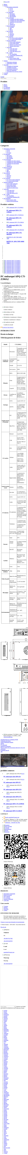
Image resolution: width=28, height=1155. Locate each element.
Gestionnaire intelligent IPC (16, 55)
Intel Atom (12, 13)
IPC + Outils (10, 52)
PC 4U (11, 8)
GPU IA (12, 23)
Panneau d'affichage (11, 40)
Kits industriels (10, 56)
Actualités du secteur (11, 67)
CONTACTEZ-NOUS (7, 327)
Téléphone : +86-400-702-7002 (12, 822)
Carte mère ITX (13, 50)
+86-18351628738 (8, 941)
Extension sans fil (5, 750)
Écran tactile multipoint (15, 42)
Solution (6, 60)
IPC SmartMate (13, 54)
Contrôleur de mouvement (16, 21)
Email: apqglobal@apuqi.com (12, 817)
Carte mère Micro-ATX (15, 51)
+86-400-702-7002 (8, 938)
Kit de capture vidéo (14, 58)
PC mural (12, 11)
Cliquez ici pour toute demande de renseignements (12, 766)
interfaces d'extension (6, 746)
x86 (1, 751)
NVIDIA (12, 27)
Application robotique (12, 62)
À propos (6, 73)
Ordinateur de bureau (6, 741)
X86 (11, 28)
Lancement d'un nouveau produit (14, 71)
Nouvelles (6, 64)
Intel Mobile (12, 15)
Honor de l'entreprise (11, 70)
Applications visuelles (12, 63)
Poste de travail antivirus (15, 59)
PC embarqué (10, 12)
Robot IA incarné (11, 26)
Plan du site (3, 927)
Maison (5, 4)
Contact (5, 74)
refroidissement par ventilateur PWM (9, 739)
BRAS (11, 30)
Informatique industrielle (12, 7)
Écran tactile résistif (14, 43)
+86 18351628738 (8, 963)
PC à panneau (10, 36)
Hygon (11, 32)
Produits (5, 5)
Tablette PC (12, 24)
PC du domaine (10, 17)
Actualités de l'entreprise (12, 66)
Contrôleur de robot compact (16, 19)
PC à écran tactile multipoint (16, 38)
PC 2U (11, 9)
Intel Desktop (13, 16)
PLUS (22, 773)
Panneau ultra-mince (14, 46)
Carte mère (9, 47)
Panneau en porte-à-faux (15, 44)
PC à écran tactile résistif (15, 39)
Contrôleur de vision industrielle (17, 20)
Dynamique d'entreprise (12, 69)
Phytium (12, 35)
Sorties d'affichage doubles (7, 742)
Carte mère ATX (13, 48)
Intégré (2, 743)
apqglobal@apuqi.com (9, 952)
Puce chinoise (10, 31)
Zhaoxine (12, 34)
